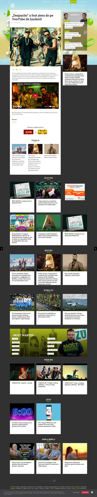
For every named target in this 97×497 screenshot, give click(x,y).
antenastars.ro (19, 488)
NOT (43, 132)
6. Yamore (51, 346)
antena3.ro (42, 488)
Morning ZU (75, 15)
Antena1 (18, 486)
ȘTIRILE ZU (48, 290)
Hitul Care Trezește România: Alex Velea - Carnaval (72, 36)
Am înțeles (86, 492)
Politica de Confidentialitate (17, 494)
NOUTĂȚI (14, 12)
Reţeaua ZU (60, 1)
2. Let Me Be (51, 339)
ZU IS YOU (48, 178)
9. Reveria (15, 353)
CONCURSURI (56, 5)
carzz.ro (73, 488)
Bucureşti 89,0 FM (83, 1)
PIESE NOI (48, 360)
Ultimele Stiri (84, 486)
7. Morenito (16, 350)
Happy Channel (24, 486)
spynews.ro (13, 488)
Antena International (52, 486)
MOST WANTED (23, 335)
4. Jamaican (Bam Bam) (54, 342)
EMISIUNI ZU (66, 5)
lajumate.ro (63, 488)
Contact (66, 1)
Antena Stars (30, 486)
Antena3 (46, 486)
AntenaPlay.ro (40, 486)
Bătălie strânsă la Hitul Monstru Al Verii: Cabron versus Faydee (73, 46)
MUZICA (80, 5)
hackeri (14, 122)
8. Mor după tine (52, 350)
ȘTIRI (73, 5)
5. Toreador (16, 346)
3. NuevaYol (16, 342)
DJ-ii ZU (54, 1)
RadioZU (63, 486)
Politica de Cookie (76, 492)
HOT (29, 132)
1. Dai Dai (15, 339)
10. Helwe (50, 353)
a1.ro (79, 486)
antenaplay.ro (57, 488)
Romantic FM (68, 486)
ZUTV (35, 486)
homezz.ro (69, 488)
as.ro (33, 488)
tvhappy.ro (25, 488)
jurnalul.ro (47, 488)
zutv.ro (29, 488)
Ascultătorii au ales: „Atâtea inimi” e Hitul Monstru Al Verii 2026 (74, 25)
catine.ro (36, 488)
